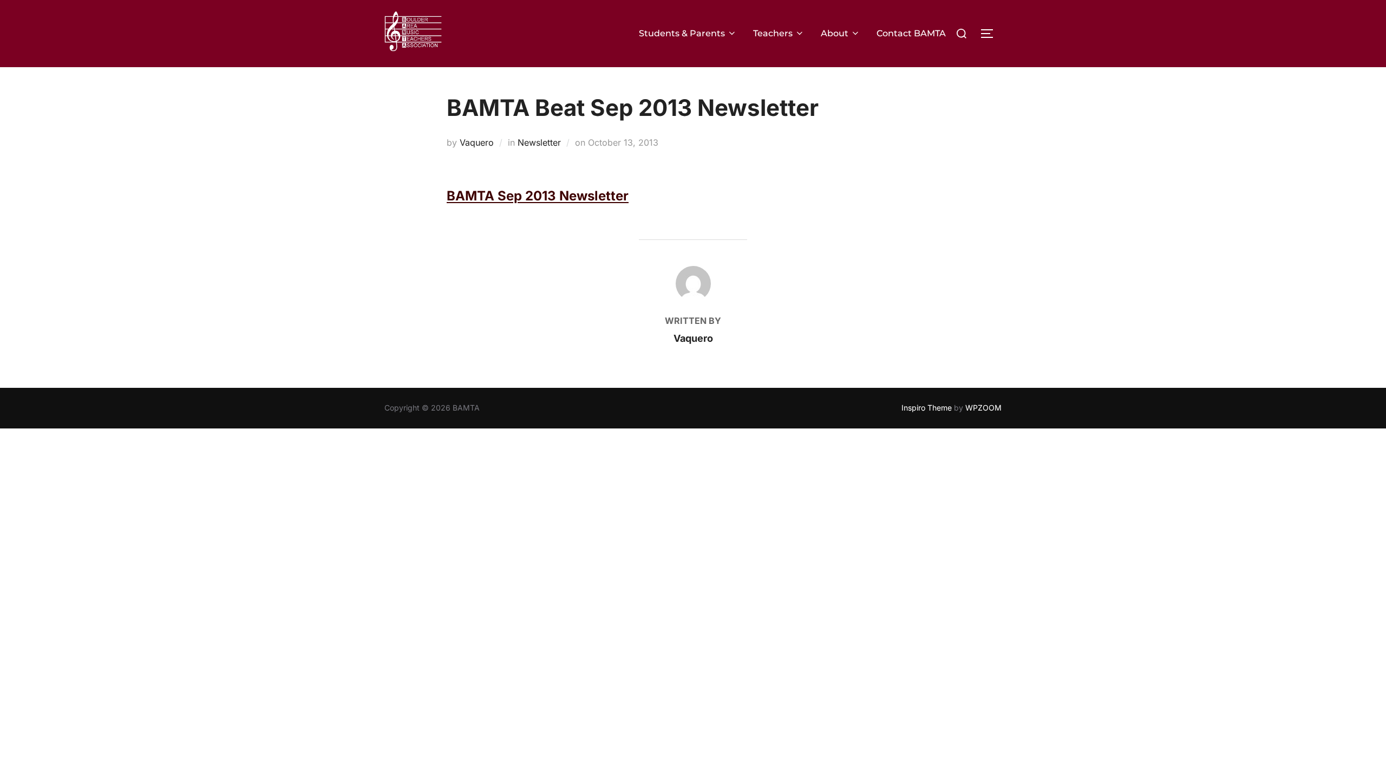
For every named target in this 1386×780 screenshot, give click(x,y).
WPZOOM (983, 407)
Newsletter (539, 142)
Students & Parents (682, 33)
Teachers (773, 33)
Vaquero (477, 142)
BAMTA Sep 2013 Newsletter (538, 196)
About (834, 33)
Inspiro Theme (926, 407)
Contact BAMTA (911, 33)
